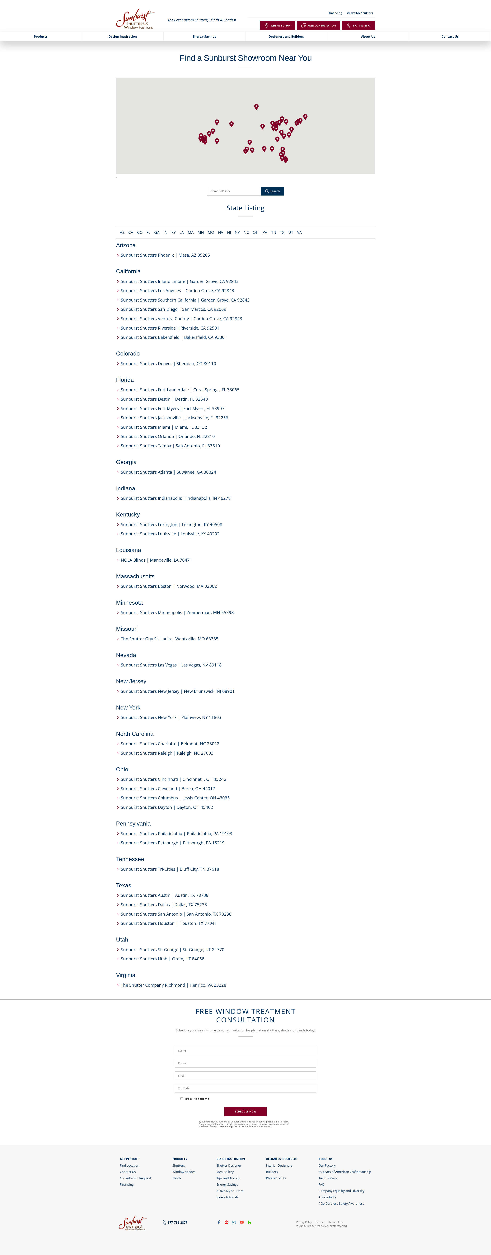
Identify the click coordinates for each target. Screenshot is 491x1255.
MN (201, 232)
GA (157, 232)
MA (191, 232)
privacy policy (239, 1126)
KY (173, 232)
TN (273, 232)
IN (165, 232)
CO (140, 232)
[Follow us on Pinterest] (226, 1223)
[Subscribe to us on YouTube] (242, 1223)
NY (237, 232)
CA (130, 232)
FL (148, 232)
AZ (122, 232)
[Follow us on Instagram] (234, 1223)
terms (222, 1126)
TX (282, 232)
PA (265, 232)
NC (246, 232)
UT (290, 232)
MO (211, 232)
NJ (229, 232)
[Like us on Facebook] (219, 1223)
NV (220, 232)
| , (165, 255)
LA (182, 232)
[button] (217, 141)
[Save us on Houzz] (249, 1223)
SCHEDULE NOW (245, 1111)
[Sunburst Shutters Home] (135, 18)
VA (299, 232)
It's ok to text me (197, 1098)
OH (256, 232)
